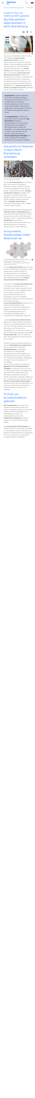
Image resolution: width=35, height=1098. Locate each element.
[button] (23, 31)
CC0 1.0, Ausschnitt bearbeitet (12, 179)
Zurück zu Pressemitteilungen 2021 (14, 7)
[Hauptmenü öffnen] (3, 3)
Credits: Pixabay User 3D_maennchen (14, 178)
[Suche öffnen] (26, 3)
